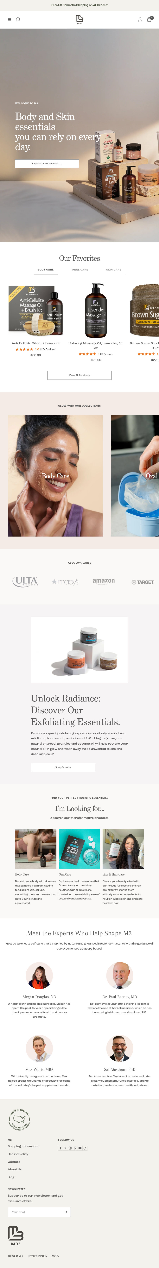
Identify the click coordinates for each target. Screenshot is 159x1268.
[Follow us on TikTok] (84, 1148)
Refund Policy (18, 1154)
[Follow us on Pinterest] (75, 1148)
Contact (14, 1162)
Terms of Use (15, 1256)
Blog (11, 1177)
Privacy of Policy (37, 1256)
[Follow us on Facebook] (60, 1148)
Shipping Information (23, 1146)
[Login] (140, 19)
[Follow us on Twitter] (65, 1148)
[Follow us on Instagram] (70, 1148)
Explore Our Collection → (47, 163)
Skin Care (113, 270)
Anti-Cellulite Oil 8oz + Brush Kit (36, 343)
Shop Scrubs (63, 767)
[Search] (18, 19)
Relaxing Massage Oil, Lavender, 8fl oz (96, 346)
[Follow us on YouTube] (80, 1148)
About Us (15, 1169)
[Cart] (149, 19)
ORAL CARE (80, 270)
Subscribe (65, 1212)
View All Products (79, 375)
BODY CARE (46, 270)
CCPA (55, 1256)
